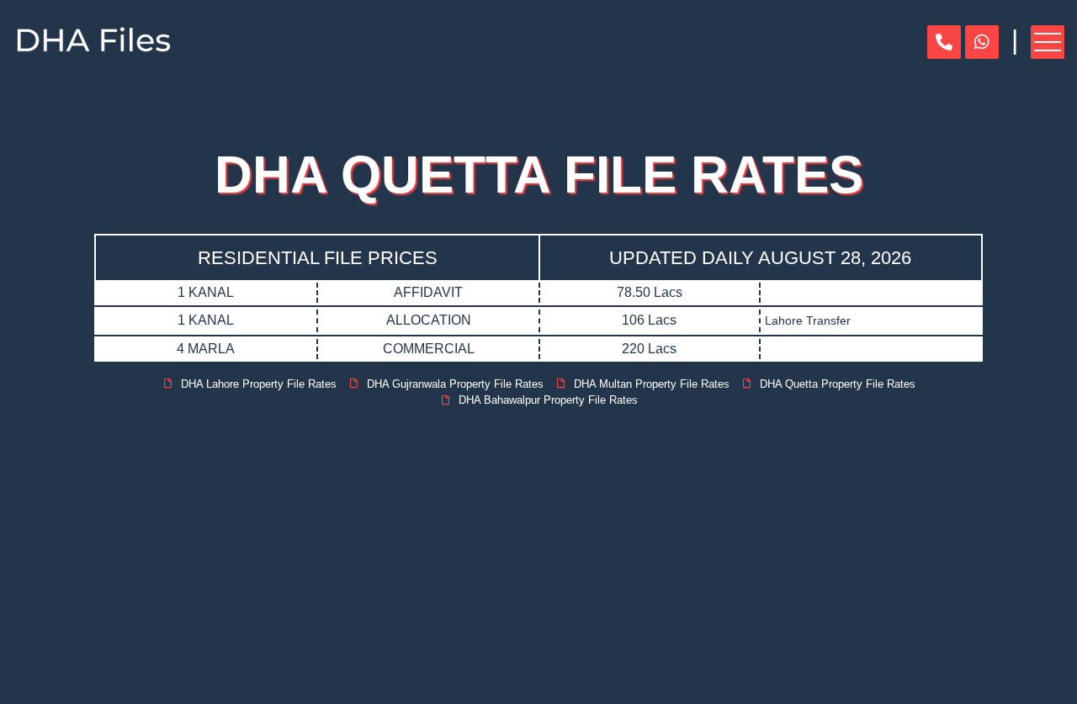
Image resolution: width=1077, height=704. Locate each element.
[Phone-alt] (944, 42)
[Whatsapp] (982, 42)
